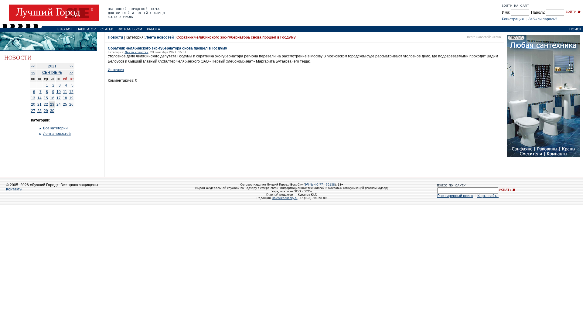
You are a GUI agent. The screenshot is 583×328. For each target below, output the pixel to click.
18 (65, 98)
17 (58, 98)
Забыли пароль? (542, 19)
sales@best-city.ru (285, 198)
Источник (116, 70)
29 (46, 111)
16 (52, 98)
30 (52, 111)
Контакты (14, 189)
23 (52, 104)
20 (33, 104)
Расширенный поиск (455, 196)
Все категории (55, 128)
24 (58, 104)
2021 (52, 66)
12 (71, 92)
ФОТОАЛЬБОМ (130, 29)
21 (39, 104)
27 (33, 111)
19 (71, 98)
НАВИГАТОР (86, 29)
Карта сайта (488, 196)
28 (39, 111)
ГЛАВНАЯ (64, 29)
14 (39, 98)
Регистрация (513, 19)
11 (65, 92)
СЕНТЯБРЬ (52, 72)
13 (33, 98)
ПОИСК (575, 29)
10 (58, 92)
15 (46, 98)
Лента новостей (57, 134)
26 (71, 104)
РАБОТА (153, 29)
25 (65, 104)
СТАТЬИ (107, 29)
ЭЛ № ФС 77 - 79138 (320, 184)
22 (46, 104)
